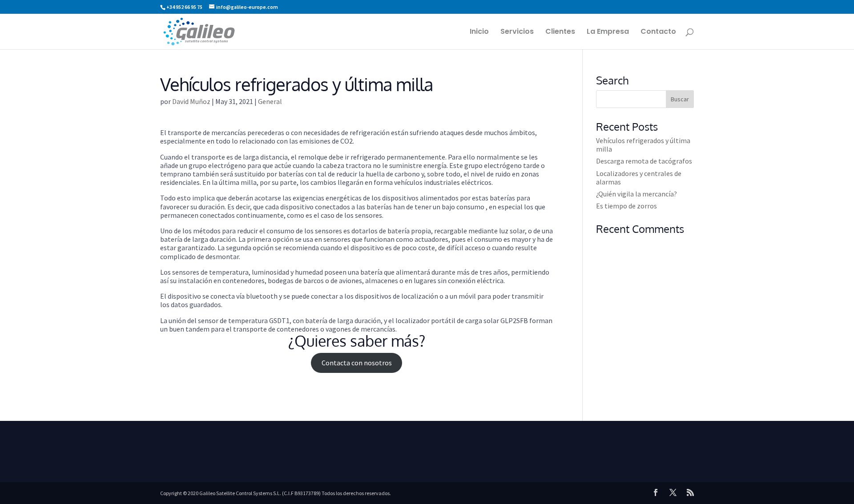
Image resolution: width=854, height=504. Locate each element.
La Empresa (608, 32)
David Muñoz (191, 101)
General (270, 101)
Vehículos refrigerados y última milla (643, 144)
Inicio (479, 32)
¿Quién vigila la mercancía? (636, 193)
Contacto (658, 32)
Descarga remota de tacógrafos (644, 160)
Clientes (560, 32)
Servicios (517, 32)
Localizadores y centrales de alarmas (638, 177)
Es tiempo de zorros (626, 205)
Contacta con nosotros (357, 362)
